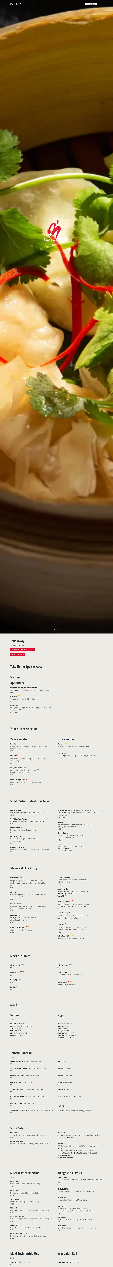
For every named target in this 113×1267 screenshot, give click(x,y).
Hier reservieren (91, 4)
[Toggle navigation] (100, 4)
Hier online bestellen (17, 654)
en (16, 4)
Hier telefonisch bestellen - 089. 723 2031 (22, 650)
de (11, 4)
